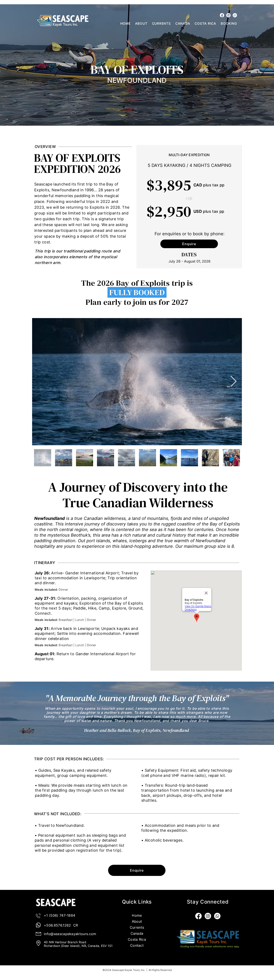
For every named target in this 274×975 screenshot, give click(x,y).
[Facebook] (222, 15)
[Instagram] (228, 15)
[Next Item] (233, 382)
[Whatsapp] (235, 15)
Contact (137, 945)
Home (137, 915)
